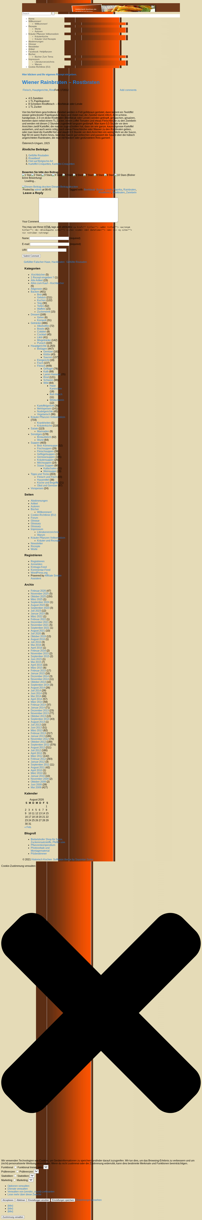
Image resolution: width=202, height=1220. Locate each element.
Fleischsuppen (45, 451)
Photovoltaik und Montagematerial (40, 849)
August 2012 (38, 747)
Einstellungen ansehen (38, 1200)
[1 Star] (26, 175)
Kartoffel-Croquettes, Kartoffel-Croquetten (51, 164)
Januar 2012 (38, 761)
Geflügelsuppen (46, 454)
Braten (100, 189)
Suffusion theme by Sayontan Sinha (73, 859)
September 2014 (40, 684)
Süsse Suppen (45, 465)
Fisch (40, 363)
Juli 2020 (36, 633)
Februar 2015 (38, 670)
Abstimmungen (35, 41)
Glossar (32, 44)
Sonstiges (36, 434)
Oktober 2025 (38, 596)
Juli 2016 (36, 642)
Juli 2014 (36, 690)
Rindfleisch (105, 192)
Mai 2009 (36, 787)
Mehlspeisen (44, 408)
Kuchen (41, 300)
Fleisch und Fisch (47, 477)
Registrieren (38, 561)
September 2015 (40, 656)
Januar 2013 (38, 736)
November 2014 (40, 679)
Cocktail (41, 334)
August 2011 (38, 767)
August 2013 (38, 722)
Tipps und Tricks (40, 474)
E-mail (25, 244)
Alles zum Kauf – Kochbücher (47, 283)
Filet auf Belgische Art (40, 161)
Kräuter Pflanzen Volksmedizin (43, 34)
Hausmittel (43, 479)
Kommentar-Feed (40, 570)
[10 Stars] (120, 175)
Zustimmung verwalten (13, 1217)
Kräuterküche (41, 36)
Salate (34, 428)
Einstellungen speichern (63, 1200)
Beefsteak (89, 189)
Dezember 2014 (40, 676)
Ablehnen (21, 1200)
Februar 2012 (38, 759)
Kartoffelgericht (45, 405)
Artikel (31, 49)
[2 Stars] (36, 175)
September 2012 (40, 744)
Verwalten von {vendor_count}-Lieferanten (31, 1191)
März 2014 (37, 702)
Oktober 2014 (38, 682)
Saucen (47, 357)
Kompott (41, 320)
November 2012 (40, 739)
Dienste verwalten (18, 1188)
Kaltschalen (50, 468)
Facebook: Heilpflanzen (40, 51)
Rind (52, 90)
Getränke (36, 323)
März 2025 (37, 599)
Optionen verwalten (18, 1186)
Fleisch (27, 90)
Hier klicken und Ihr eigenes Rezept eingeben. (49, 74)
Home (31, 18)
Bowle (40, 328)
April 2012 (36, 753)
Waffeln (41, 308)
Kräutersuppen (45, 459)
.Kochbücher (38, 274)
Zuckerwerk (43, 311)
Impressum (34, 59)
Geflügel (48, 368)
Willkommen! (34, 21)
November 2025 (40, 593)
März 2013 (37, 730)
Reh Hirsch (56, 394)
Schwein (48, 380)
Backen (35, 291)
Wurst (40, 440)
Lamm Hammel (51, 374)
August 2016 (38, 639)
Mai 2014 (36, 696)
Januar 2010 (38, 776)
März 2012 (37, 756)
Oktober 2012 (38, 741)
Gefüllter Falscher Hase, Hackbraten (44, 262)
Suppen (35, 442)
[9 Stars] (109, 175)
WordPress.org (39, 572)
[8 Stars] (99, 175)
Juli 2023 (36, 610)
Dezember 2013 (40, 710)
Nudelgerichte (45, 411)
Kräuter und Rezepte (45, 39)
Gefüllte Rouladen (38, 155)
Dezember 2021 (40, 622)
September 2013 (40, 719)
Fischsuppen (44, 448)
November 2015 (40, 653)
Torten (40, 306)
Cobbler (41, 331)
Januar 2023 (38, 613)
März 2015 (37, 667)
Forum (34, 517)
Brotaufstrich (44, 437)
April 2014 (36, 699)
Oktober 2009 (38, 781)
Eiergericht (43, 360)
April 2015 (36, 665)
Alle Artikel (37, 280)
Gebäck (41, 297)
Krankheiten (44, 422)
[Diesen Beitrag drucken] (36, 186)
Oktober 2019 (38, 636)
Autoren (39, 31)
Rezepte (32, 26)
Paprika (117, 189)
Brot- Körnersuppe (47, 445)
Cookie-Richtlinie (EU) (39, 67)
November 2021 (40, 625)
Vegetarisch (43, 414)
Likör (40, 337)
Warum (38, 64)
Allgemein (36, 289)
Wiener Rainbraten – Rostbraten (61, 82)
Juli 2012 (36, 750)
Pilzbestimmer (39, 853)
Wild (45, 383)
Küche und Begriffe (48, 482)
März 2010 (37, 773)
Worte (38, 29)
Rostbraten (119, 192)
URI (24, 250)
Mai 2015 (36, 662)
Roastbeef (34, 158)
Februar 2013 (38, 733)
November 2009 (40, 779)
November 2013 (40, 713)
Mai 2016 (36, 645)
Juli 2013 (36, 724)
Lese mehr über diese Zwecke (24, 1194)
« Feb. (28, 827)
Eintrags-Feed (39, 567)
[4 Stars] (57, 175)
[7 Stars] (88, 175)
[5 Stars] (67, 175)
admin (38, 189)
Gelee (40, 317)
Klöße (46, 354)
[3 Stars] (47, 175)
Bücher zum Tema (44, 56)
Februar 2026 (38, 590)
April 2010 (36, 770)
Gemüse (48, 351)
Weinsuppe (49, 471)
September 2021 (40, 627)
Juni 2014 (36, 693)
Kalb (46, 371)
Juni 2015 (36, 659)
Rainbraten (129, 189)
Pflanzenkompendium (43, 845)
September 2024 (40, 602)
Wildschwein (57, 400)
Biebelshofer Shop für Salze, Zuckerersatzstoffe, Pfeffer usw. (48, 841)
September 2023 (40, 608)
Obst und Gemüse (47, 485)
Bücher (32, 54)
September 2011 (40, 764)
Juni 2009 (36, 784)
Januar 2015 (38, 673)
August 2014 (38, 687)
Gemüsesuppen (46, 457)
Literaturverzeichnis (44, 61)
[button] (101, 1013)
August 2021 (38, 630)
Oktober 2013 (38, 716)
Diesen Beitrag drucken (65, 186)
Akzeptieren (8, 1200)
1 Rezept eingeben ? (42, 277)
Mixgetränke (44, 340)
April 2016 (36, 647)
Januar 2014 (38, 707)
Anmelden (36, 564)
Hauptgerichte (40, 90)
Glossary (36, 523)
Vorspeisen (37, 488)
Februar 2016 (38, 650)
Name (25, 238)
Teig (39, 303)
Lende (108, 189)
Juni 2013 (36, 727)
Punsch (41, 343)
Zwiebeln (131, 192)
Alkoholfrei (43, 326)
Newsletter (33, 46)
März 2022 (37, 616)
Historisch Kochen (41, 859)
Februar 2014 (38, 704)
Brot (39, 294)
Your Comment (30, 221)
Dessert (35, 314)
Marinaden (43, 431)
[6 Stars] (78, 175)
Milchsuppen (44, 462)
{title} (10, 1205)
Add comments (128, 90)
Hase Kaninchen (56, 387)
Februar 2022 (38, 619)
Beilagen (42, 348)
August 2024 (38, 605)
